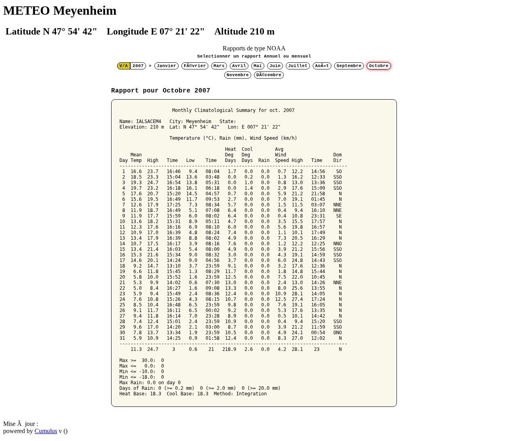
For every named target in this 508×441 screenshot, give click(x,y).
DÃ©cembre (268, 75)
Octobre (379, 66)
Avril (239, 66)
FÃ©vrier (195, 66)
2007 (138, 66)
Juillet (298, 66)
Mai (258, 66)
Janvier (166, 66)
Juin (275, 66)
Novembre (238, 75)
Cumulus (46, 431)
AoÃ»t (322, 66)
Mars (219, 66)
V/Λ (123, 66)
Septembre (349, 66)
